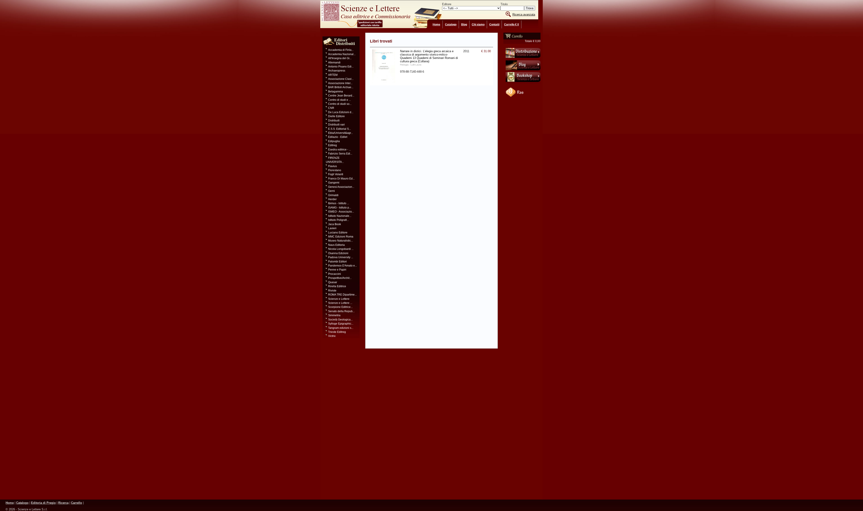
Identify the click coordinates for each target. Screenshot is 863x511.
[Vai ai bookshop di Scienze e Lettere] (523, 83)
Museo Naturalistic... (340, 240)
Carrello (76, 502)
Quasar (332, 282)
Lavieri (332, 228)
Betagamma (335, 91)
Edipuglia (334, 141)
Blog (464, 24)
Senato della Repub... (341, 311)
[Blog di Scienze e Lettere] (523, 70)
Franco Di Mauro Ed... (341, 178)
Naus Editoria (336, 245)
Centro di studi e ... (339, 100)
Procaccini (334, 274)
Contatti (494, 24)
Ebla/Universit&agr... (340, 133)
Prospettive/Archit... (339, 278)
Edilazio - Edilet (337, 137)
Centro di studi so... (339, 104)
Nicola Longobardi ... (341, 249)
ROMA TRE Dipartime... (342, 294)
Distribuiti (334, 120)
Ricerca (63, 502)
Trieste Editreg (337, 332)
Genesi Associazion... (341, 187)
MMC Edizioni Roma (340, 236)
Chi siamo (478, 24)
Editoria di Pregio (43, 502)
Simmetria (334, 315)
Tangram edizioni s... (340, 328)
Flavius (332, 166)
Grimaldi (333, 195)
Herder (332, 199)
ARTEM (333, 75)
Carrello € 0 (511, 24)
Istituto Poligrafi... (338, 220)
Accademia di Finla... (341, 50)
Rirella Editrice (337, 286)
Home (436, 24)
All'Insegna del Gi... (339, 58)
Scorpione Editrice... (340, 307)
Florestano (334, 170)
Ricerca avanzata (523, 14)
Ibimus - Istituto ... (338, 203)
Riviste (332, 290)
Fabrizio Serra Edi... (340, 153)
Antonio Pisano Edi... (341, 66)
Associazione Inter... (340, 83)
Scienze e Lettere (338, 299)
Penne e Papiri (337, 269)
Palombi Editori (337, 261)
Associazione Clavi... (341, 79)
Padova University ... (340, 257)
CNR (331, 108)
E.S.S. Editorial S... (339, 129)
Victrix (332, 336)
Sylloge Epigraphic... (340, 323)
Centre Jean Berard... (341, 95)
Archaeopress (336, 70)
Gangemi (333, 182)
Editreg (332, 145)
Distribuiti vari (336, 124)
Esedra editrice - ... (339, 149)
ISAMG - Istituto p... (339, 207)
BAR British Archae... (340, 87)
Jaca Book (334, 224)
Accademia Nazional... (342, 54)
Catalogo (450, 24)
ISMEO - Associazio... (341, 211)
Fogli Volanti (335, 174)
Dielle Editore (336, 116)
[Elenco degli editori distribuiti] (339, 47)
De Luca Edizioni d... (340, 112)
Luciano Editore (337, 232)
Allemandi (334, 62)
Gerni (331, 191)
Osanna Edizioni (338, 253)
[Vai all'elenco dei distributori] (523, 58)
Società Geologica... (340, 319)
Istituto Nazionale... (339, 216)
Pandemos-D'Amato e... (342, 265)
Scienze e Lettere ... (340, 303)
